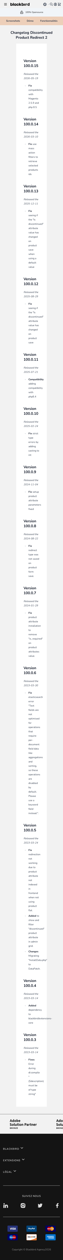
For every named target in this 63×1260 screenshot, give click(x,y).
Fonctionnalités (48, 21)
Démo (30, 21)
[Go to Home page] (24, 4)
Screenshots (13, 21)
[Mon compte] (55, 4)
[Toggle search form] (51, 4)
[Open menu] (5, 4)
